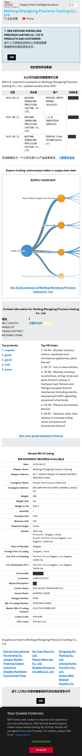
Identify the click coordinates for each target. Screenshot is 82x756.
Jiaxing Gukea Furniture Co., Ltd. (67, 667)
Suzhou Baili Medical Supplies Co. (66, 679)
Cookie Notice (23, 735)
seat (7, 364)
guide (8, 355)
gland (8, 360)
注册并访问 (35, 323)
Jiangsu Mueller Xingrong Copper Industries (13, 663)
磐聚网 (12, 4)
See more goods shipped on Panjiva (41, 436)
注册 (12, 57)
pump (8, 369)
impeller (10, 350)
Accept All (41, 750)
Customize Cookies (41, 741)
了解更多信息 (67, 158)
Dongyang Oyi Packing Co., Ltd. (67, 655)
